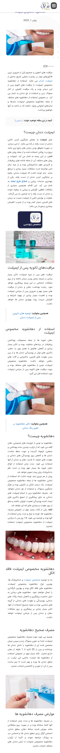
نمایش (18, 120)
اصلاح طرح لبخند (19, 181)
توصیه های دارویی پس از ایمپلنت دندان (27, 316)
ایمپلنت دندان (45, 81)
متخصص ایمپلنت (32, 580)
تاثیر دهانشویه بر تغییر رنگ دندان (25, 426)
